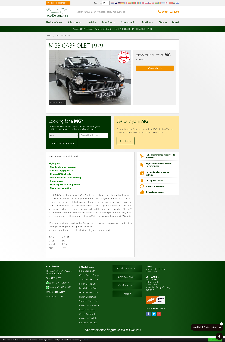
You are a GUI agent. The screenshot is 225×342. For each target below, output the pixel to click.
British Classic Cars (87, 283)
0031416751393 (170, 11)
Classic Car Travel (87, 313)
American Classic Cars (89, 279)
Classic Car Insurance (89, 305)
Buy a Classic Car (87, 270)
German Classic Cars (88, 292)
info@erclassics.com (55, 291)
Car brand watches (88, 322)
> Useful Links (86, 266)
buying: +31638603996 (60, 287)
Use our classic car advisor (58, 2)
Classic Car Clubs (87, 309)
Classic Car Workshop (89, 318)
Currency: (98, 3)
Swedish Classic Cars (88, 300)
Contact (124, 141)
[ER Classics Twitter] (154, 314)
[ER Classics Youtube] (159, 314)
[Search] (148, 12)
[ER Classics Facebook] (148, 314)
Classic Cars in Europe (89, 275)
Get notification (62, 143)
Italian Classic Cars (87, 296)
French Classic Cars (88, 287)
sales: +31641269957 (59, 282)
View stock (155, 68)
